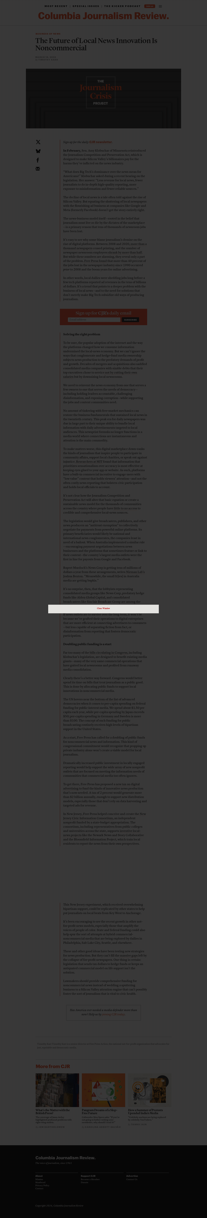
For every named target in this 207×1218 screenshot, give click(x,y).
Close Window (103, 608)
